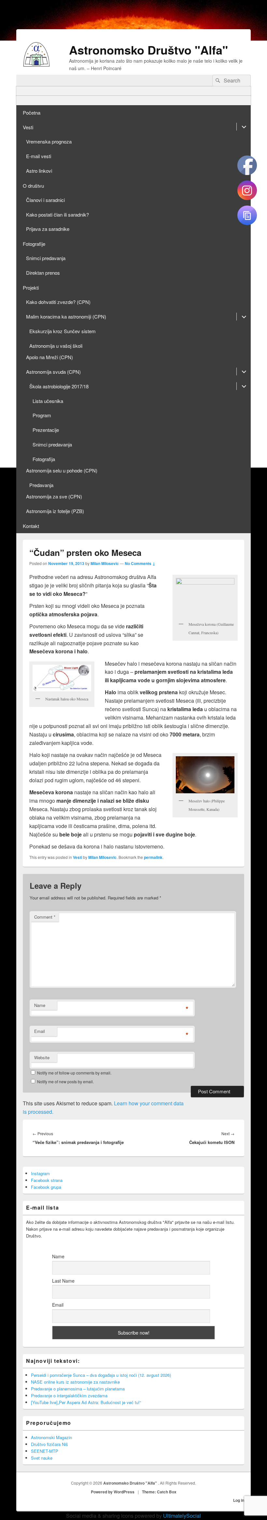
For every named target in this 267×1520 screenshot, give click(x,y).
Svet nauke (41, 1458)
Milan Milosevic (105, 563)
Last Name (63, 1280)
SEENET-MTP (44, 1451)
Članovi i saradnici (45, 199)
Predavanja (41, 485)
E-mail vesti (38, 156)
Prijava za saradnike (47, 228)
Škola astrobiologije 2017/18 (59, 386)
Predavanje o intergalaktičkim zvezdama (69, 1395)
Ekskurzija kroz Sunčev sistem (62, 331)
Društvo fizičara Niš (49, 1444)
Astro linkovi (39, 170)
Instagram (40, 1173)
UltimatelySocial (182, 1515)
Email (39, 1031)
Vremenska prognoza (49, 141)
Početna (31, 112)
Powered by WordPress (112, 1492)
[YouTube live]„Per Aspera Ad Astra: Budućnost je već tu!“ (86, 1402)
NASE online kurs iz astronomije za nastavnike (75, 1382)
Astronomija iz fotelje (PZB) (55, 511)
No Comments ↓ (140, 563)
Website (41, 1057)
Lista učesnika (48, 400)
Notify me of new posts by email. (65, 1081)
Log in (238, 1500)
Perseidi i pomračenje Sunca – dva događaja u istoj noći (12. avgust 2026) (101, 1375)
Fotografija (44, 459)
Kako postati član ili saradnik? (57, 214)
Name (39, 1005)
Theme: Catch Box (159, 1492)
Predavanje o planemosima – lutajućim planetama (78, 1389)
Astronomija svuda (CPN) (53, 371)
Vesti (28, 127)
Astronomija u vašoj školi (55, 345)
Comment (44, 917)
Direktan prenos (43, 272)
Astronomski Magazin (51, 1437)
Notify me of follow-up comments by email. (74, 1072)
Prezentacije (46, 429)
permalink (153, 857)
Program (42, 415)
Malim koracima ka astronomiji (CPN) (66, 316)
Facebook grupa (46, 1187)
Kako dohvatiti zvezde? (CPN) (58, 301)
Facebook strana (47, 1180)
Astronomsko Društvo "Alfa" (148, 49)
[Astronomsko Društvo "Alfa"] (36, 64)
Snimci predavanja (45, 258)
